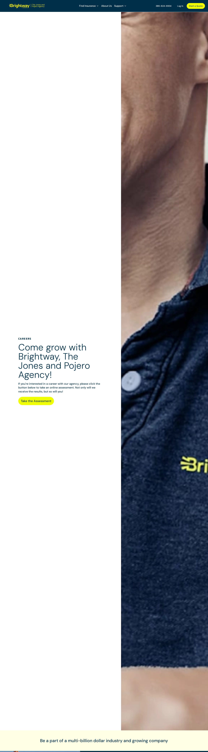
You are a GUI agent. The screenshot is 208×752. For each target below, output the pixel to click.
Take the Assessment (36, 401)
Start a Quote (196, 6)
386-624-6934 (163, 6)
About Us (106, 5)
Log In (180, 6)
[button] (89, 6)
